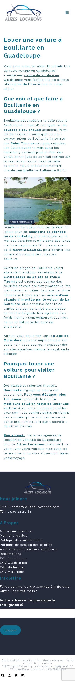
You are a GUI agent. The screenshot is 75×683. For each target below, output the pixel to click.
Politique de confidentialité (21, 540)
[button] (2, 675)
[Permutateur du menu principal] (67, 12)
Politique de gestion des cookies (26, 544)
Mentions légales (13, 535)
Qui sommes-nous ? (16, 531)
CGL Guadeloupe (13, 558)
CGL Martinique (12, 567)
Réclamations (10, 553)
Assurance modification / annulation (28, 549)
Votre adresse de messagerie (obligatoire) (27, 603)
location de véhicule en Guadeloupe (32, 439)
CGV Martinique (12, 571)
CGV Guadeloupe (13, 562)
